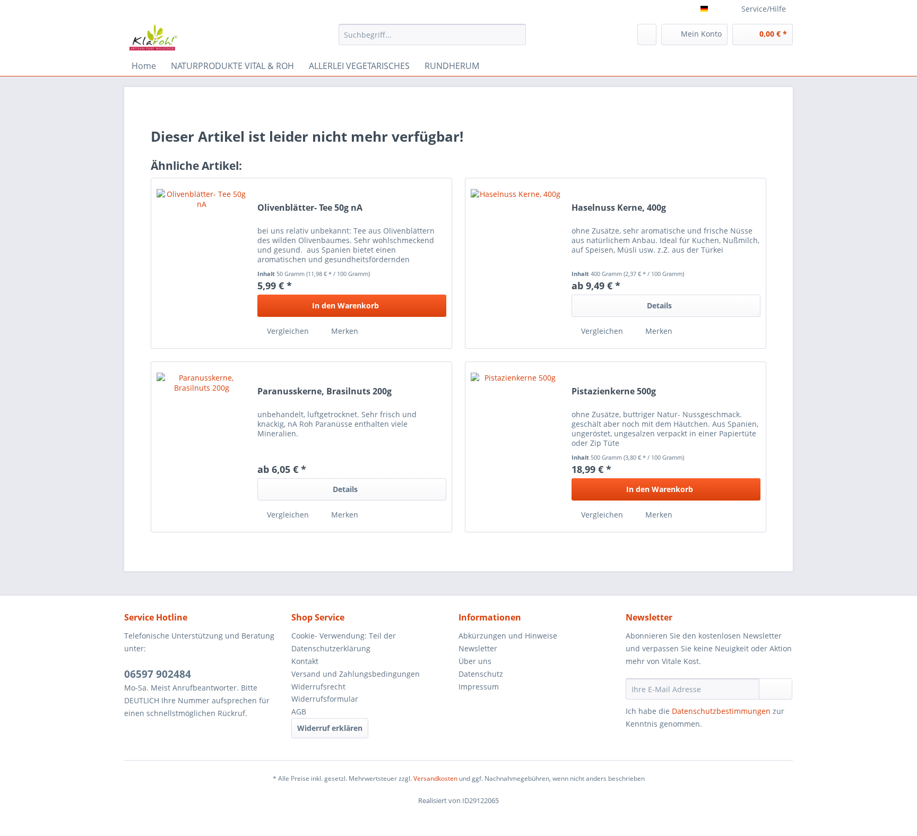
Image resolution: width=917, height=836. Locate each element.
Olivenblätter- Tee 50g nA (309, 207)
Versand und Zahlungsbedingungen (355, 674)
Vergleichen (287, 331)
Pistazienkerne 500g (614, 391)
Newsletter (477, 648)
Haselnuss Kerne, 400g (619, 207)
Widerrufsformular (324, 699)
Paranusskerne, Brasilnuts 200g (324, 391)
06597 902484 (157, 674)
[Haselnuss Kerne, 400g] (516, 263)
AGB (298, 711)
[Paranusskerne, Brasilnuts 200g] (202, 447)
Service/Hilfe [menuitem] (763, 9)
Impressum (478, 687)
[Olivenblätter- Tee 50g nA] (202, 263)
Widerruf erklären (329, 728)
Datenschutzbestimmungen (721, 711)
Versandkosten (435, 778)
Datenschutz (480, 674)
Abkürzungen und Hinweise (507, 636)
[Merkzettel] (646, 34)
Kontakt (304, 661)
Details (659, 305)
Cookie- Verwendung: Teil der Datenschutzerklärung (343, 642)
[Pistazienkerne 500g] (516, 447)
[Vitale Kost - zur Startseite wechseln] (153, 37)
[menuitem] (432, 39)
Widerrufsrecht (318, 687)
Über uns (474, 661)
